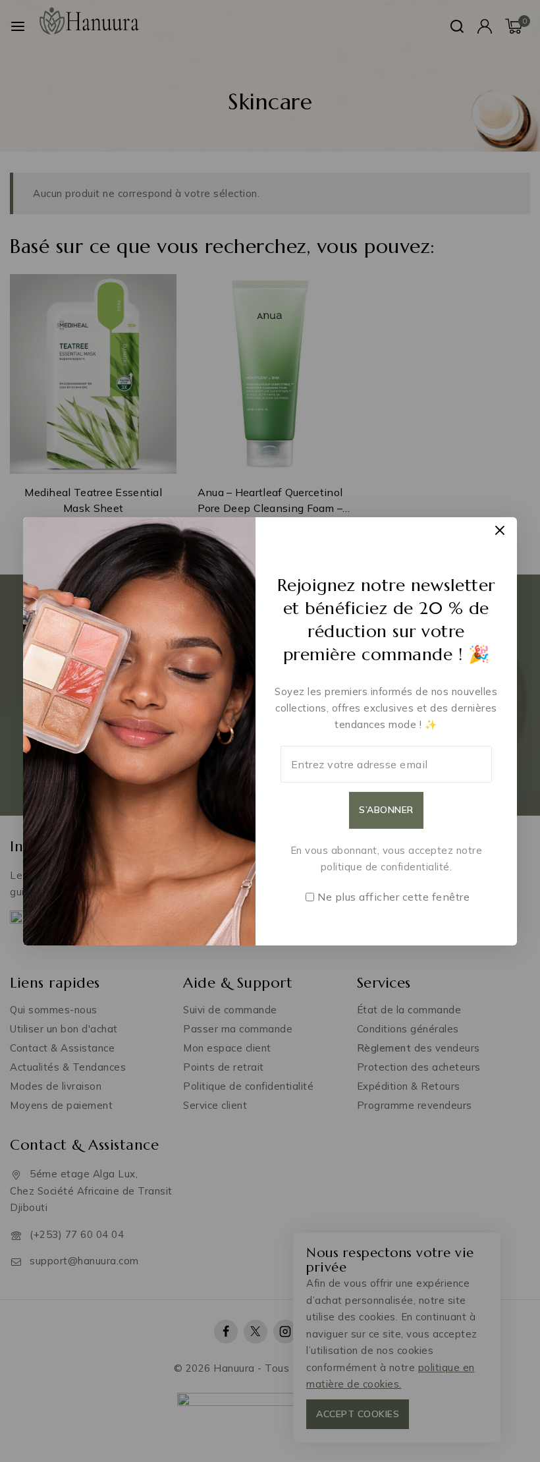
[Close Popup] (500, 530)
